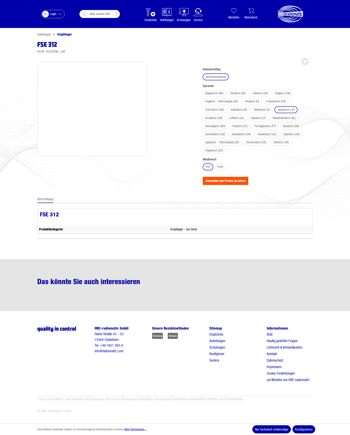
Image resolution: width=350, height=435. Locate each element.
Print (220, 167)
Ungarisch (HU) (214, 150)
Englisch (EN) (282, 93)
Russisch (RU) (291, 126)
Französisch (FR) (276, 101)
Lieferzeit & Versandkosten (284, 347)
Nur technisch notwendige (271, 429)
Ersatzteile (216, 334)
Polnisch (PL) (240, 126)
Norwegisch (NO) (215, 126)
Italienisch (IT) (262, 110)
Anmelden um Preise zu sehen (225, 181)
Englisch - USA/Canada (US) (221, 101)
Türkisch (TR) (281, 142)
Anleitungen (217, 341)
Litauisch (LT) (258, 118)
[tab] (45, 199)
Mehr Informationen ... (135, 429)
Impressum (274, 367)
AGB (269, 334)
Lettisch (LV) (236, 118)
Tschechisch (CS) (256, 142)
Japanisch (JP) (286, 110)
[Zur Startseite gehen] (286, 14)
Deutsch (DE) (238, 93)
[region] (92, 107)
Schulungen (217, 347)
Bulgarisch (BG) (214, 93)
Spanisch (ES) (292, 134)
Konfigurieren (304, 429)
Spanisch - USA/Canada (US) (222, 142)
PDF (208, 167)
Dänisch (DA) (260, 93)
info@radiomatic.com (109, 351)
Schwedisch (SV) (215, 134)
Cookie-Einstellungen (281, 373)
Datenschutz (275, 360)
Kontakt (272, 354)
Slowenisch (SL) (267, 134)
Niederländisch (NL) (284, 118)
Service (214, 360)
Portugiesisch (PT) (265, 126)
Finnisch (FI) (252, 101)
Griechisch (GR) (214, 110)
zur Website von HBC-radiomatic (288, 380)
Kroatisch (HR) (213, 118)
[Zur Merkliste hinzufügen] (305, 61)
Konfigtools (216, 354)
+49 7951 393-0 (111, 345)
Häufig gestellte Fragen (282, 341)
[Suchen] (116, 14)
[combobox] (100, 14)
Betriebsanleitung (216, 77)
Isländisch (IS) (239, 110)
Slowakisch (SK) (241, 134)
